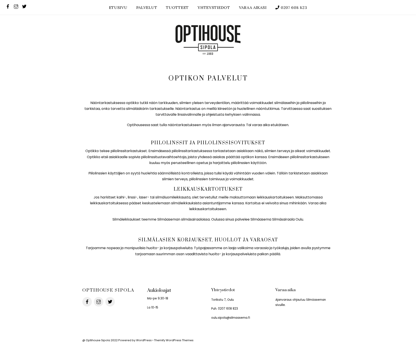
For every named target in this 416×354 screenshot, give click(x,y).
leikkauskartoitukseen (275, 197)
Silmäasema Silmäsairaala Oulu (276, 219)
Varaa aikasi (253, 7)
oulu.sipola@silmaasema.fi (230, 318)
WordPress (144, 340)
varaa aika (261, 124)
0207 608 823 (293, 7)
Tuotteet (177, 7)
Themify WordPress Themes (173, 340)
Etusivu (118, 7)
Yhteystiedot (214, 7)
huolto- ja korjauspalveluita (169, 247)
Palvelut (146, 7)
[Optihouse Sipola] (208, 51)
